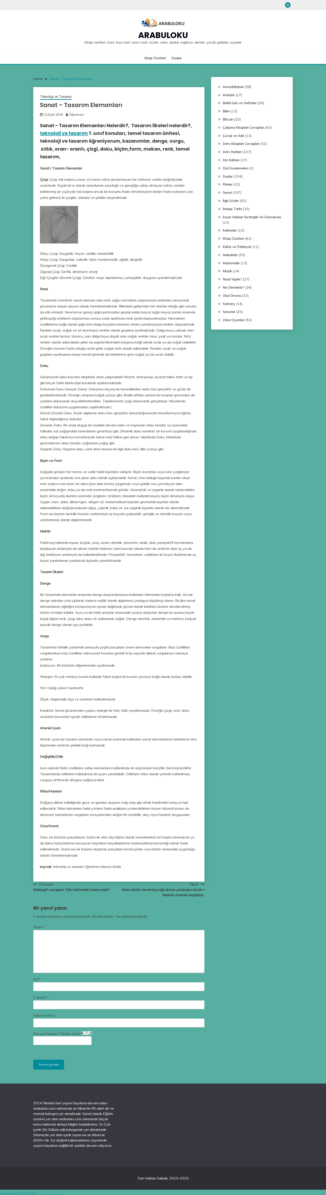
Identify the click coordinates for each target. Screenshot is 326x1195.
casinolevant (50, 1193)
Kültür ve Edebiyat (237, 246)
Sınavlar (229, 311)
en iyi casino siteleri (38, 1193)
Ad (36, 979)
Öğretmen (76, 115)
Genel (227, 192)
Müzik (227, 271)
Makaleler (230, 255)
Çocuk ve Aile (233, 135)
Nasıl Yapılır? (232, 279)
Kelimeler (230, 230)
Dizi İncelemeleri (235, 168)
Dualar (176, 58)
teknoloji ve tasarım (64, 133)
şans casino (56, 1193)
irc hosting (18, 1193)
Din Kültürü (231, 160)
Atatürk (229, 95)
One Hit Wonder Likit (29, 1193)
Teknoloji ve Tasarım (56, 96)
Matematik (231, 263)
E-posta (41, 997)
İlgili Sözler (231, 200)
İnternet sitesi (44, 1015)
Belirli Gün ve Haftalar (240, 103)
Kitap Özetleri (155, 58)
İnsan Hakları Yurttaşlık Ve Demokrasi (252, 217)
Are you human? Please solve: (57, 1033)
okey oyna (3, 1193)
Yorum (39, 927)
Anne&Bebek (233, 86)
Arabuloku (163, 35)
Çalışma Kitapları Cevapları (243, 127)
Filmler (228, 184)
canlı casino (42, 1193)
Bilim (226, 111)
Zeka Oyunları (233, 320)
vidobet (58, 1193)
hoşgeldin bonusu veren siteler (46, 1193)
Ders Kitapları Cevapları (241, 143)
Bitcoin (228, 119)
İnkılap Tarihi (232, 209)
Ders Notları (232, 152)
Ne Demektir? (233, 287)
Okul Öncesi (232, 295)
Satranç (229, 303)
